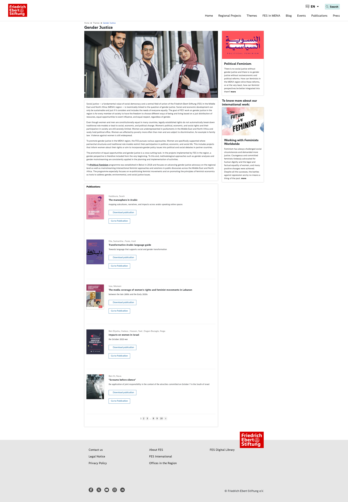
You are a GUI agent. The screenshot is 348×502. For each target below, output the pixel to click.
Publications (319, 15)
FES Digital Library (222, 450)
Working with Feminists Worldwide (241, 142)
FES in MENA (271, 15)
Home (209, 15)
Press (336, 15)
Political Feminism (99, 165)
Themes (252, 15)
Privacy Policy (98, 463)
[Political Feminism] (243, 44)
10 (161, 418)
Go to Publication (119, 221)
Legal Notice (97, 456)
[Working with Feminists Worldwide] (243, 121)
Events (301, 15)
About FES (156, 450)
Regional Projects (229, 15)
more (233, 91)
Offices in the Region (163, 463)
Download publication (123, 212)
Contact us (96, 450)
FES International (160, 456)
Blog (289, 15)
